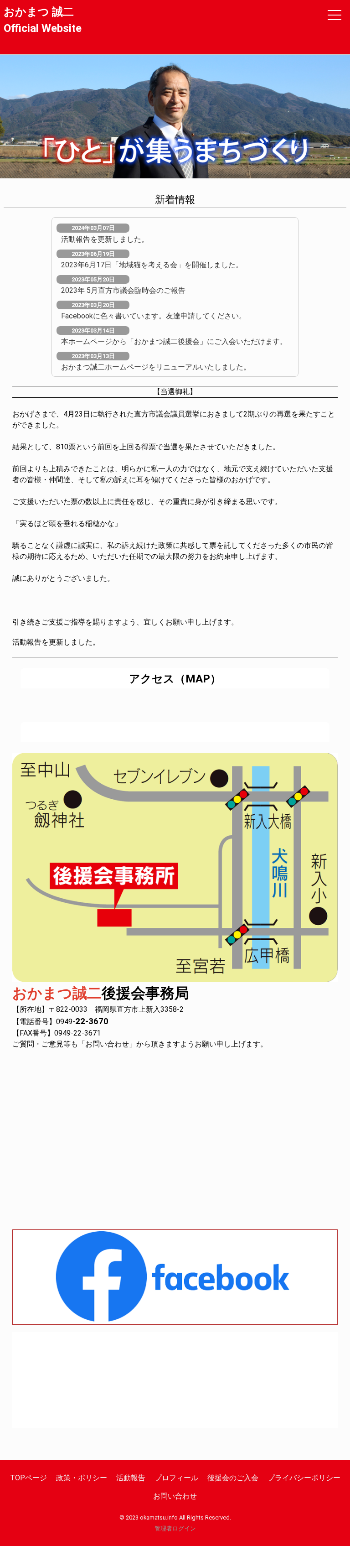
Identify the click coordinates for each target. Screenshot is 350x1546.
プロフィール (176, 1477)
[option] (175, 116)
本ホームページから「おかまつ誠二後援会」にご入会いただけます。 (174, 341)
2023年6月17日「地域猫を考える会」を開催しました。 (152, 264)
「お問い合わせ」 (107, 1044)
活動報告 (130, 1477)
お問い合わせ (175, 1496)
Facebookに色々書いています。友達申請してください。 (153, 316)
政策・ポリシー (81, 1477)
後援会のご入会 (232, 1477)
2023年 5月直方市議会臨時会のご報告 (123, 290)
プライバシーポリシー (304, 1477)
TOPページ (28, 1477)
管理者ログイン (175, 1528)
